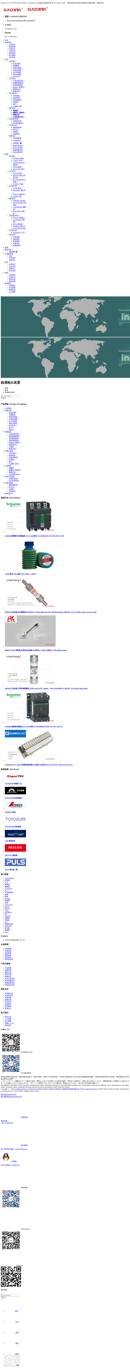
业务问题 (8, 997)
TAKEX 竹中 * (18, 160)
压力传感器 (17, 72)
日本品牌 (16, 237)
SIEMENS (8, 912)
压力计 (11, 427)
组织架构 (12, 46)
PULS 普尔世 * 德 (11, 869)
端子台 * (16, 129)
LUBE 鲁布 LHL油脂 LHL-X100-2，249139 (20, 574)
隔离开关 (16, 114)
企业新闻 (12, 275)
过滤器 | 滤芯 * (14, 463)
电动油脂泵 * (17, 100)
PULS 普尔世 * (18, 224)
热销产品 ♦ (9, 493)
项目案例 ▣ (13, 252)
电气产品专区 (18, 148)
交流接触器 (9, 892)
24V (6, 922)
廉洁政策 (8, 957)
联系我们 (8, 283)
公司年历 (12, 51)
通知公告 (12, 279)
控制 (6, 903)
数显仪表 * (17, 91)
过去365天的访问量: (12, 940)
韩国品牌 (16, 239)
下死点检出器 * (18, 80)
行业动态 (12, 277)
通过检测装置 (14, 440)
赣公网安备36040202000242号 (11, 1097)
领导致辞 (12, 53)
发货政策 (8, 951)
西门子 (7, 908)
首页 (6, 40)
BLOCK (8, 916)
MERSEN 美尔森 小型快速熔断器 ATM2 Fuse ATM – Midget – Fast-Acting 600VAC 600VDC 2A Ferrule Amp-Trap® (46, 688)
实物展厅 (8, 1004)
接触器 (11, 468)
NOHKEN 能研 (18, 158)
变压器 (7, 880)
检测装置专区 (18, 150)
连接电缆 (16, 134)
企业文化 (12, 49)
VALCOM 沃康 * (19, 169)
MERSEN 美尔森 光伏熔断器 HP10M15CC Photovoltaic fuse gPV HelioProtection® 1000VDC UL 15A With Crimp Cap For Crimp (51, 612)
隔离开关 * (13, 472)
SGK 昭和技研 (10, 841)
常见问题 (12, 270)
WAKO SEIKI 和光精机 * (14, 798)
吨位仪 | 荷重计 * (19, 87)
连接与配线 (13, 125)
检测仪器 (12, 78)
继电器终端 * (17, 127)
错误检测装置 (18, 85)
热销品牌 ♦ (17, 245)
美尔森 (7, 928)
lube (6, 932)
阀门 (14, 104)
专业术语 (12, 266)
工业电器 (12, 108)
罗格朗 (7, 900)
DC (6, 914)
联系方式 (8, 1017)
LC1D (7, 906)
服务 (6, 247)
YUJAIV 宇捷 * (18, 184)
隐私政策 (8, 955)
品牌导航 (12, 235)
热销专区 (8, 976)
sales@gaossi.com (91, 1089)
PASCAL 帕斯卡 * (19, 194)
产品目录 (8, 1002)
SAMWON (8, 888)
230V (7, 910)
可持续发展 (9, 254)
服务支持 (8, 972)
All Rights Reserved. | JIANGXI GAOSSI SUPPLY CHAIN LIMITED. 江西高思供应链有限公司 (47, 1089)
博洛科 (7, 920)
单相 (6, 894)
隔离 (6, 896)
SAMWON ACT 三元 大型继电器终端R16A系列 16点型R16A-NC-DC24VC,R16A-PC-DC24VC (39, 765)
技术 (6, 262)
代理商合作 (9, 993)
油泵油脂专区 (18, 152)
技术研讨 (12, 264)
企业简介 (12, 44)
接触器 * (16, 110)
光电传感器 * (17, 70)
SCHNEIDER (9, 878)
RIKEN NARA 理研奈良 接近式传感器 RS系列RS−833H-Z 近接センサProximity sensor (36, 650)
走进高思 (8, 42)
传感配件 (16, 66)
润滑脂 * (16, 102)
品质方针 (12, 260)
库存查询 (8, 1006)
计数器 (11, 446)
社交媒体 (12, 287)
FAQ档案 (8, 1021)
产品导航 (12, 136)
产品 (6, 59)
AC (6, 890)
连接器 (15, 132)
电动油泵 (12, 455)
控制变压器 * (17, 121)
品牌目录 (8, 1000)
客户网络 (12, 55)
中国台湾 (16, 243)
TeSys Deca (9, 905)
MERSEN (8, 926)
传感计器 (12, 61)
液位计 (11, 429)
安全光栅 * (17, 63)
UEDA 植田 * (17, 167)
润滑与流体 (13, 93)
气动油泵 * (17, 95)
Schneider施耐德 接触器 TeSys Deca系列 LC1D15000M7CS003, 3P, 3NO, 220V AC (34, 726)
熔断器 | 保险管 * (19, 112)
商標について (10, 1023)
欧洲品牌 (16, 241)
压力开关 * (17, 76)
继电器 (7, 930)
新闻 (6, 273)
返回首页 (8, 1025)
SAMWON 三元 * (19, 232)
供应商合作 (9, 995)
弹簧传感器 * (17, 68)
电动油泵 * (17, 97)
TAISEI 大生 (17, 196)
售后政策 (8, 953)
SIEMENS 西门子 (19, 226)
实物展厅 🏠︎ (17, 143)
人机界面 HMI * (18, 117)
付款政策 (8, 948)
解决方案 (8, 249)
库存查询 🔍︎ (17, 140)
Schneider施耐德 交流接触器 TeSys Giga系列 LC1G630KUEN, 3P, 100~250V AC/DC (34, 536)
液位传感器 (17, 74)
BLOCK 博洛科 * (19, 218)
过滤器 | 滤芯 (17, 106)
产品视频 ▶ (17, 138)
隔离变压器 (9, 924)
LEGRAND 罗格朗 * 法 (13, 783)
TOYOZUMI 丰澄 (19, 228)
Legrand (7, 898)
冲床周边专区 (10, 985)
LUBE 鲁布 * (17, 188)
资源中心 (12, 268)
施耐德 (7, 886)
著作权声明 (9, 959)
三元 (6, 882)
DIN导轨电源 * (18, 123)
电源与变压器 (14, 119)
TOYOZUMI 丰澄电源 (13, 826)
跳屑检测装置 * (18, 83)
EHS (10, 256)
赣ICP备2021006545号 (8, 1094)
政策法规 (12, 281)
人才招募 (12, 292)
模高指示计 (17, 89)
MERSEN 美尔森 (19, 200)
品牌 (6, 154)
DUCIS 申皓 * (18, 173)
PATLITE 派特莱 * (11, 855)
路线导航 (12, 290)
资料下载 (8, 974)
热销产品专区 (18, 145)
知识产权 (12, 57)
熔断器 (7, 918)
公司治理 (12, 258)
